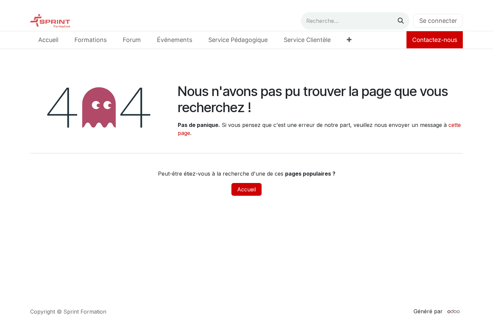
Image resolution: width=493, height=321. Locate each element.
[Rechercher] (400, 21)
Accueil (246, 189)
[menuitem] (48, 40)
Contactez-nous (434, 39)
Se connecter (438, 20)
